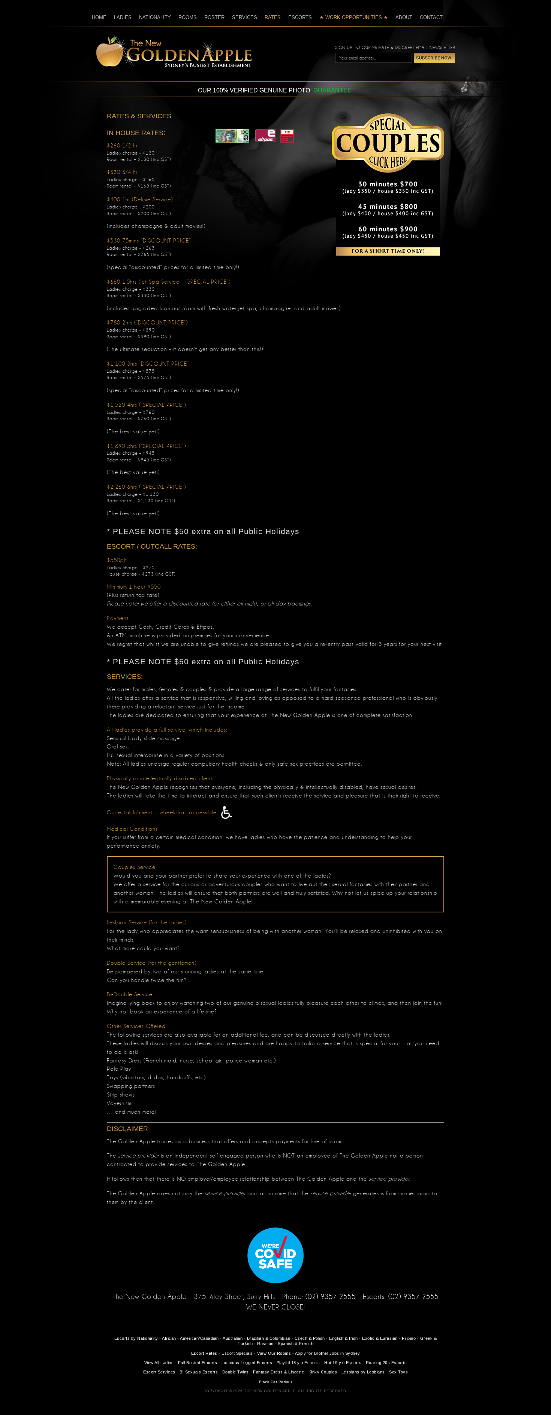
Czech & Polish (310, 1338)
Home (99, 17)
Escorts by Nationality (136, 1338)
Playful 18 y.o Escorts (298, 1362)
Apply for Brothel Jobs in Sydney (327, 1353)
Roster (214, 17)
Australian (233, 1338)
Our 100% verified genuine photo (275, 90)
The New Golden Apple (172, 51)
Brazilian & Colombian (268, 1338)
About (403, 17)
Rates (273, 17)
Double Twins (235, 1372)
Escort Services (159, 1372)
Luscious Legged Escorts (247, 1362)
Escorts (300, 17)
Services (244, 17)
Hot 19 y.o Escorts (342, 1362)
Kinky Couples (322, 1372)
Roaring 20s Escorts (386, 1362)
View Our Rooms (274, 1353)
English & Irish (343, 1338)
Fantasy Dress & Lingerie (278, 1372)
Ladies (123, 17)
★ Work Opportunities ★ (353, 17)
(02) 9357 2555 (330, 1296)
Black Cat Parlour (275, 1382)
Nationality (155, 17)
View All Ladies (159, 1362)
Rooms (187, 17)
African (169, 1338)
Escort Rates (204, 1353)
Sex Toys (398, 1372)
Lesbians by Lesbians (363, 1372)
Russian (265, 1343)
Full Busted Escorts (197, 1362)
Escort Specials (237, 1353)
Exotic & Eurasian (380, 1338)
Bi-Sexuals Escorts (199, 1372)
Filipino (409, 1338)
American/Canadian (199, 1338)
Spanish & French (295, 1343)
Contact (431, 17)
